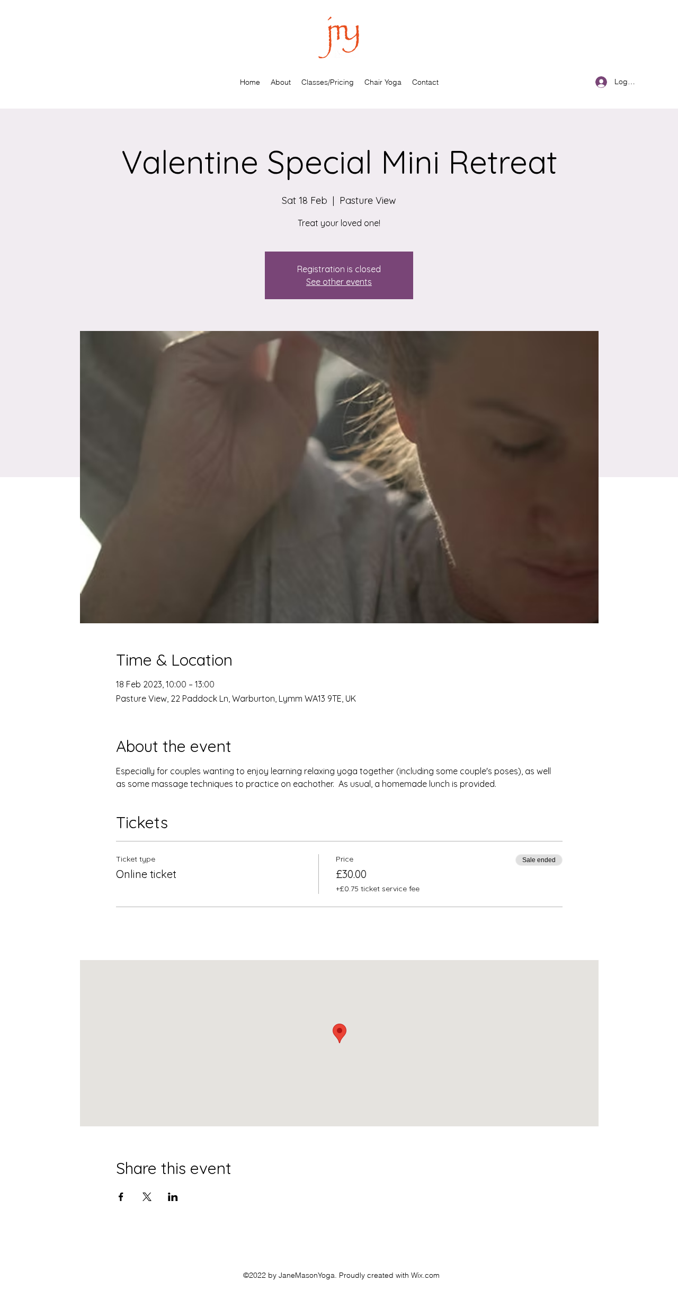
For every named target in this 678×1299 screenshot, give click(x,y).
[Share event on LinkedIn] (173, 1197)
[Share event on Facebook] (121, 1197)
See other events (339, 281)
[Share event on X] (147, 1197)
